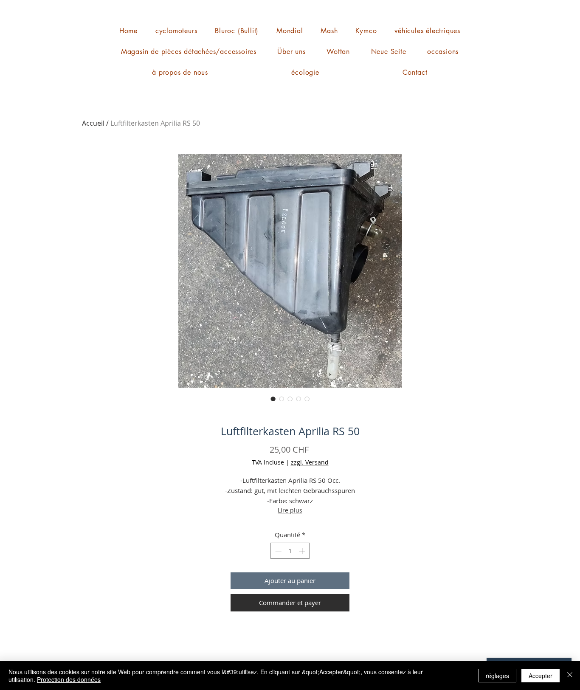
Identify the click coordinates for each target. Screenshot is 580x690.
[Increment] (303, 551)
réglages (497, 675)
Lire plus (290, 510)
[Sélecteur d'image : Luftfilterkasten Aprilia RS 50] (273, 398)
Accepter (540, 675)
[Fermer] (570, 675)
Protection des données (69, 679)
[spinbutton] (290, 551)
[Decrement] (277, 551)
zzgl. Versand (310, 462)
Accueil (93, 123)
